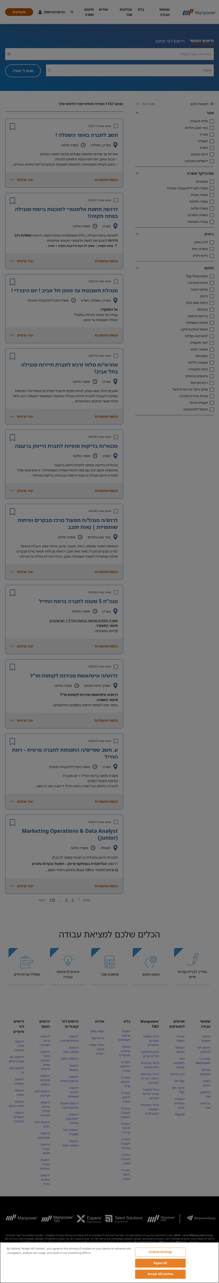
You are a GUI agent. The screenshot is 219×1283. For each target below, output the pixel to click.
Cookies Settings (160, 1252)
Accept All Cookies (160, 1274)
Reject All (160, 1263)
